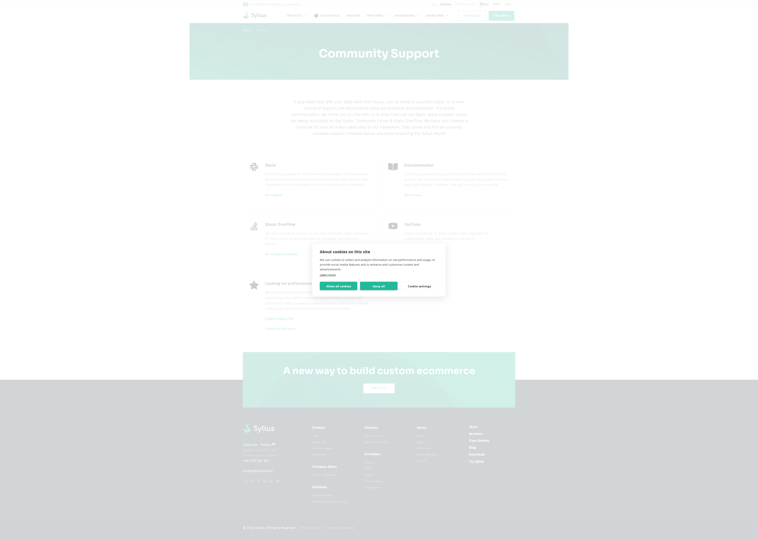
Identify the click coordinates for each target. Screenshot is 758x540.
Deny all (379, 286)
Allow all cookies (338, 286)
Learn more (328, 275)
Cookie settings (419, 286)
